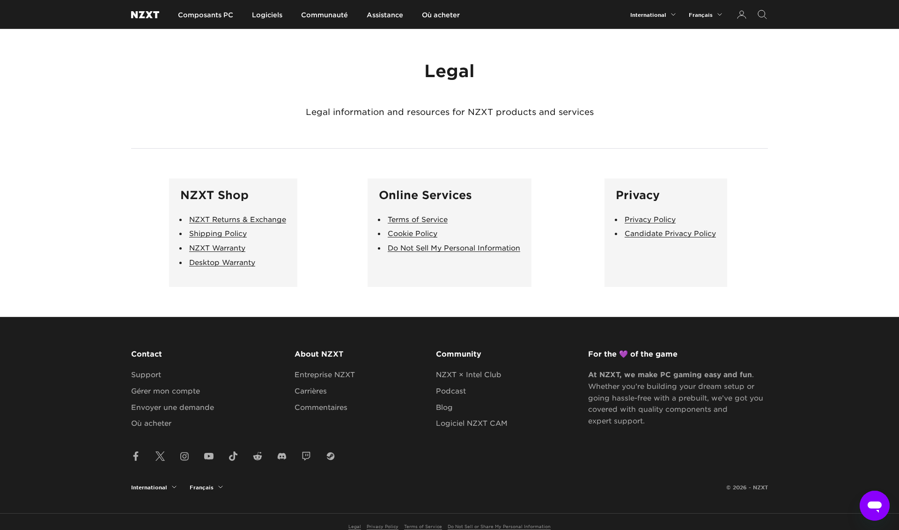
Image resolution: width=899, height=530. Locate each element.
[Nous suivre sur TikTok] (233, 456)
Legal (354, 526)
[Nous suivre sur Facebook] (135, 456)
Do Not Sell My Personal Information (454, 247)
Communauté (324, 15)
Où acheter (441, 15)
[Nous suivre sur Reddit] (257, 456)
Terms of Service (418, 219)
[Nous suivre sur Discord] (282, 456)
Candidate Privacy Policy (670, 233)
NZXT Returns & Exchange (237, 219)
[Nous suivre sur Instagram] (184, 456)
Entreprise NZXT (325, 374)
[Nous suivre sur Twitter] (160, 456)
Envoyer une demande (172, 406)
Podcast (451, 390)
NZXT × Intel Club (468, 374)
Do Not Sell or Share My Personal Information (499, 526)
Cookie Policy (412, 233)
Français (701, 14)
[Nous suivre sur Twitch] (306, 456)
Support (146, 374)
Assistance (385, 15)
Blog (444, 406)
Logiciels (267, 15)
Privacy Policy (650, 219)
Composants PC (205, 15)
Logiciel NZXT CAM (472, 422)
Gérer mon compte (165, 390)
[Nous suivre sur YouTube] (209, 456)
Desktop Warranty (222, 262)
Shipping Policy (218, 233)
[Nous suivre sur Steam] (330, 456)
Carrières (311, 390)
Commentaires (321, 406)
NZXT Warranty (217, 247)
